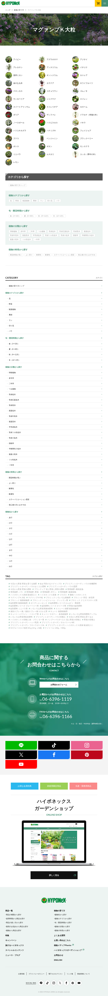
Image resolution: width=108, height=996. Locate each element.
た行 (10, 534)
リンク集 (70, 974)
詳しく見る (54, 875)
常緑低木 (52, 231)
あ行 (10, 517)
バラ (58, 201)
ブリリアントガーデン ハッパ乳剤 (24, 622)
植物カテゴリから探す (19, 195)
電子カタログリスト (55, 974)
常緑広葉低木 (64, 231)
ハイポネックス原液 (48, 595)
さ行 (10, 528)
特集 (7, 935)
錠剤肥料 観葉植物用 (19, 603)
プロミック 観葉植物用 (19, 600)
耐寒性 (38, 255)
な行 (10, 539)
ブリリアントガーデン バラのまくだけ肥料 (28, 586)
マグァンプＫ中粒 (35, 597)
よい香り (29, 255)
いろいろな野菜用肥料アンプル (84, 614)
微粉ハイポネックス (78, 595)
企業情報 (21, 974)
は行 (10, 545)
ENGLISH (58, 960)
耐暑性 (47, 255)
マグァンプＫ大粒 (17, 597)
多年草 (23, 231)
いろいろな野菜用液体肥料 (42, 609)
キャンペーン (10, 940)
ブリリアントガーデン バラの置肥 (63, 586)
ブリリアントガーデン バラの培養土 (51, 617)
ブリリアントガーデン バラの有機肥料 (81, 584)
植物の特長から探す (18, 249)
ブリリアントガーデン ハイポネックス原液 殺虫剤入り (70, 625)
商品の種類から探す (13, 915)
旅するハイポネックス (14, 945)
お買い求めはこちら (62, 940)
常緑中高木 (14, 235)
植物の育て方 (19, 10)
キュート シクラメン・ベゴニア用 (24, 614)
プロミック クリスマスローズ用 (84, 600)
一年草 (37, 239)
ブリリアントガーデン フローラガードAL (27, 625)
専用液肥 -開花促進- (75, 589)
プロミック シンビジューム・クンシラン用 (50, 600)
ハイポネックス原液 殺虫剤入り (23, 595)
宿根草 (75, 235)
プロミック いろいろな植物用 (58, 597)
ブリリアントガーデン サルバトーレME (58, 622)
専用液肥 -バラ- (16, 592)
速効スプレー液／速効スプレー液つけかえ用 (28, 611)
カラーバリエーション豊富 (64, 255)
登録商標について (83, 974)
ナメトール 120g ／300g (55, 628)
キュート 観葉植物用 (58, 611)
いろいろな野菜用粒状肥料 (21, 617)
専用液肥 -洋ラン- (49, 592)
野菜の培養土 (89, 620)
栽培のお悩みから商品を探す (17, 927)
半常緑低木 (37, 235)
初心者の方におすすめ (86, 255)
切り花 (49, 201)
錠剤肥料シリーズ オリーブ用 (54, 606)
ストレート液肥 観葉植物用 (67, 609)
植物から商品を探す (13, 930)
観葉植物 (26, 201)
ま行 (10, 550)
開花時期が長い (16, 255)
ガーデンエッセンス (39, 603)
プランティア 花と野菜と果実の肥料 (49, 589)
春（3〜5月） (15, 216)
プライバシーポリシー (36, 974)
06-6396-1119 (56, 699)
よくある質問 (59, 935)
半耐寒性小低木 (88, 235)
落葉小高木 (14, 239)
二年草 (32, 231)
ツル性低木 (26, 239)
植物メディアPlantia (62, 945)
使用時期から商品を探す (15, 919)
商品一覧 (9, 911)
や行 (10, 556)
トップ (7, 10)
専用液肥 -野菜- (32, 592)
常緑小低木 (65, 235)
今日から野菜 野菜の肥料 (20, 589)
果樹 (34, 201)
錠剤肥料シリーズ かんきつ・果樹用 (65, 603)
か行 (10, 523)
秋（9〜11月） (44, 216)
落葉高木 (25, 235)
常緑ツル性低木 (51, 235)
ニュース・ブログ (12, 955)
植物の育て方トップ (17, 185)
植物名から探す (11, 512)
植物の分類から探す (18, 226)
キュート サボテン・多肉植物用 (55, 614)
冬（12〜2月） (59, 216)
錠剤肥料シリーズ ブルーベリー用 (24, 606)
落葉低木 (87, 231)
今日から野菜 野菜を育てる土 (81, 617)
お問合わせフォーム (59, 685)
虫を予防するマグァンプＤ (51, 584)
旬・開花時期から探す (19, 211)
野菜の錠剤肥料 (75, 606)
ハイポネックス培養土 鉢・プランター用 (27, 620)
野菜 (17, 201)
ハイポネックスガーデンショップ (68, 950)
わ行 (10, 566)
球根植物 (13, 231)
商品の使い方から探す (14, 923)
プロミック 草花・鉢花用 (83, 597)
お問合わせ (58, 955)
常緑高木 (76, 231)
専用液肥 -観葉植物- (68, 592)
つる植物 (41, 231)
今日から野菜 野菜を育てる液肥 (23, 584)
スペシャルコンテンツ (14, 950)
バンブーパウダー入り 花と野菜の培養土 (64, 620)
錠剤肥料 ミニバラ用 (19, 609)
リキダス (63, 595)
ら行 (10, 561)
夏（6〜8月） (29, 216)
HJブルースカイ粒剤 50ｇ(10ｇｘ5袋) (26, 628)
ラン (42, 201)
